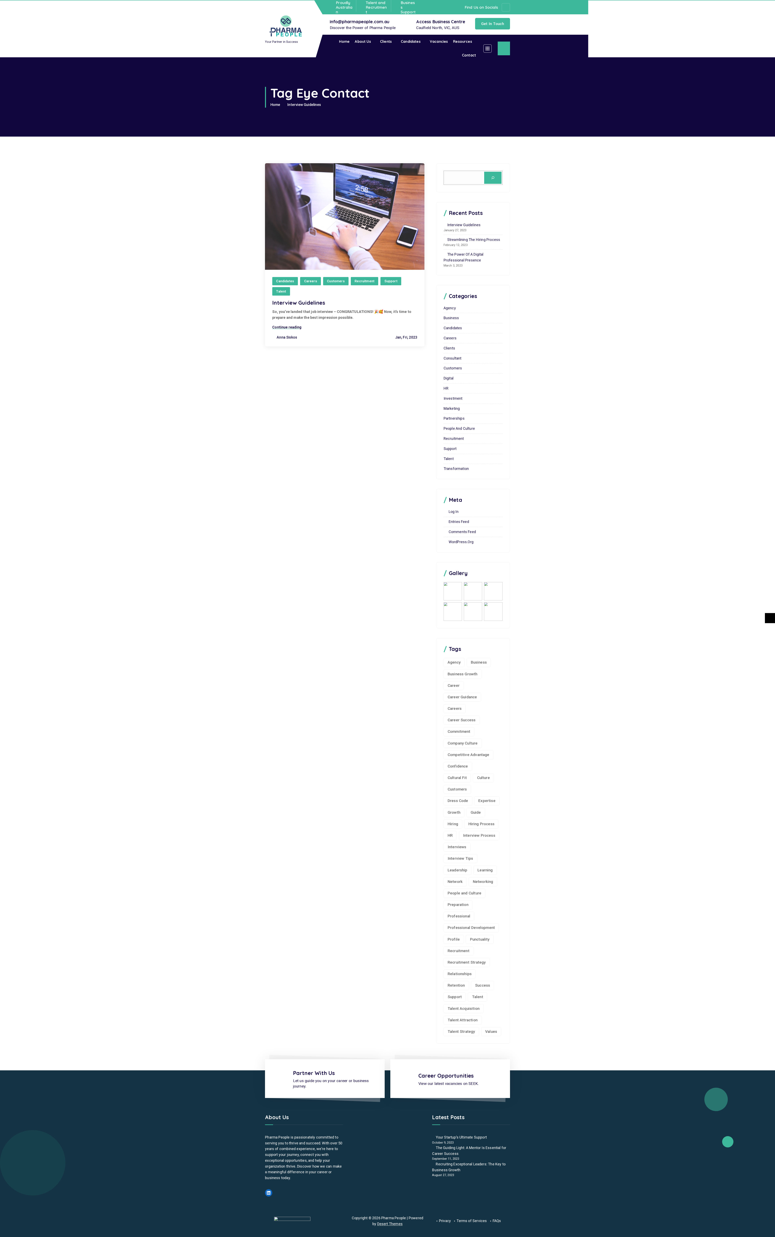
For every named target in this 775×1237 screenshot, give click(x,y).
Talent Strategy (461, 1031)
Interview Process (479, 835)
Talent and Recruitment (376, 7)
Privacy (445, 1221)
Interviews (457, 847)
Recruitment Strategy (467, 962)
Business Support (408, 7)
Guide (476, 812)
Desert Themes (390, 1224)
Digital (448, 378)
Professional (459, 916)
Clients (386, 41)
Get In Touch (492, 23)
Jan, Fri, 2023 (405, 337)
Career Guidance (462, 697)
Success (482, 985)
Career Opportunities (446, 1075)
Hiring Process (481, 824)
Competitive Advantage (468, 754)
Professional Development (471, 927)
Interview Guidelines (304, 104)
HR (446, 388)
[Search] (493, 178)
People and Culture (459, 428)
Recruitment (364, 281)
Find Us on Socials (481, 7)
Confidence (458, 766)
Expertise (486, 800)
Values (491, 1031)
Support (390, 281)
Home (344, 41)
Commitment (459, 731)
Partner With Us (314, 1073)
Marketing (452, 408)
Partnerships (454, 418)
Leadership (457, 870)
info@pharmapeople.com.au (359, 21)
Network (455, 881)
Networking (483, 881)
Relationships (460, 973)
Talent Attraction (463, 1020)
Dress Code (458, 800)
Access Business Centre (440, 21)
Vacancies (439, 41)
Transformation (456, 468)
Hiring (453, 824)
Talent (281, 291)
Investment (453, 398)
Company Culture (463, 743)
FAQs (497, 1221)
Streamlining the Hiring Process (473, 239)
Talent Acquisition (464, 1008)
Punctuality (480, 939)
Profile (454, 939)
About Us (363, 41)
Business (451, 318)
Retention (456, 985)
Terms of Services (472, 1221)
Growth (454, 812)
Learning (485, 870)
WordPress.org (461, 542)
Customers (336, 281)
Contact (469, 55)
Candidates (411, 41)
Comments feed (462, 532)
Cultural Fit (457, 777)
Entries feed (459, 522)
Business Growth (463, 674)
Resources (462, 41)
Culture (483, 777)
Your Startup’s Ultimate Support (461, 1137)
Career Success (462, 720)
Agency (450, 308)
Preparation (458, 904)
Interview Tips (460, 858)
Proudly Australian (344, 7)
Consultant (453, 358)
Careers (310, 281)
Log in (454, 511)
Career (454, 685)
